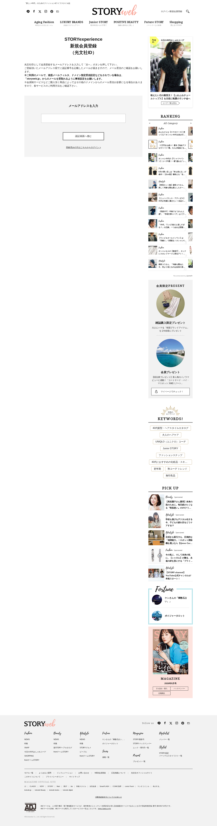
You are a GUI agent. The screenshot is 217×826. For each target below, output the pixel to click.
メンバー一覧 (164, 739)
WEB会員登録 (100, 773)
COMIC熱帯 (117, 786)
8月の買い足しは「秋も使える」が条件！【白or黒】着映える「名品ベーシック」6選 (172, 174)
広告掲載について (118, 773)
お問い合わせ (83, 773)
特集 (26, 744)
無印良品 (170, 475)
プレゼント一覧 (139, 761)
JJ (25, 786)
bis (72, 786)
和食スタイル (81, 786)
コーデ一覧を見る (170, 103)
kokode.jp (27, 790)
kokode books (54, 790)
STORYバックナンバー (142, 744)
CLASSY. (33, 786)
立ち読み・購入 (161, 688)
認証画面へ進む (83, 136)
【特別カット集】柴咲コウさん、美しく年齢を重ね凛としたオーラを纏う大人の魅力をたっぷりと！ (172, 187)
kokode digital (68, 790)
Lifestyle (84, 733)
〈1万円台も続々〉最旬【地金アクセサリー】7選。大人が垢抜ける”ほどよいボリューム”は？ (172, 148)
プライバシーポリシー (55, 777)
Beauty (57, 733)
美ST (65, 786)
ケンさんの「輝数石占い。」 (113, 739)
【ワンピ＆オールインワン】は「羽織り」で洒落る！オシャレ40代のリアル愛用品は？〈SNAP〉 (172, 240)
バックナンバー (179, 688)
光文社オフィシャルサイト (141, 773)
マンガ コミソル (143, 786)
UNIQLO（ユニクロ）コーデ (170, 441)
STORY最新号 (138, 739)
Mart (58, 786)
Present (136, 755)
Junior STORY (170, 448)
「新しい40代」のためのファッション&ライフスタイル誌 (47, 3)
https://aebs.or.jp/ (104, 808)
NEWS (27, 739)
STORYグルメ (85, 748)
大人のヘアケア (170, 435)
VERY (42, 786)
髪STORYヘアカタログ (63, 748)
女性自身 (93, 786)
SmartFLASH (104, 786)
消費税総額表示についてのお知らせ (108, 797)
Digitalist (164, 733)
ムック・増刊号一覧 (141, 748)
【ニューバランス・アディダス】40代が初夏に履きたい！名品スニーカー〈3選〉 (172, 201)
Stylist (162, 747)
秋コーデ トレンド (177, 469)
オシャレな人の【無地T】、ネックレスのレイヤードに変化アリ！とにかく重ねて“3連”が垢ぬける (172, 253)
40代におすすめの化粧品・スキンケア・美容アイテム (172, 462)
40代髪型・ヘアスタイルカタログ (170, 428)
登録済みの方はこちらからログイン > (83, 147)
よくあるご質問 (45, 773)
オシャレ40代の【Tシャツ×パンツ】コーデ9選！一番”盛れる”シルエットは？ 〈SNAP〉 (172, 161)
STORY (50, 786)
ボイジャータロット (175, 615)
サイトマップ (74, 777)
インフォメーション (65, 773)
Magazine (138, 733)
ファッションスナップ (170, 455)
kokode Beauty (40, 790)
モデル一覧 (28, 773)
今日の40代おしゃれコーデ (35, 752)
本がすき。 (157, 786)
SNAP (26, 748)
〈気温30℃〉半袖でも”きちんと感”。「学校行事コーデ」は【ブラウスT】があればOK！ (172, 214)
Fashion (28, 733)
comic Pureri (129, 786)
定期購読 (161, 693)
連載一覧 (105, 757)
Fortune (106, 733)
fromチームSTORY (31, 760)
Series (105, 751)
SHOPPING (29, 756)
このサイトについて (32, 777)
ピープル (83, 752)
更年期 (157, 469)
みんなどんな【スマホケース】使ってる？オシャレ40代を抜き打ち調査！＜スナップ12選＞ (172, 134)
